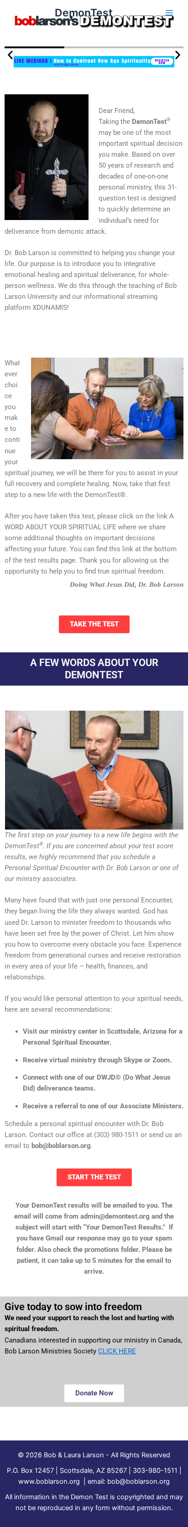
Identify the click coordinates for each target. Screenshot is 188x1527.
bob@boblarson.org (138, 1481)
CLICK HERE (117, 1351)
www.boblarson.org (49, 1481)
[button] (10, 55)
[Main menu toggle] (169, 12)
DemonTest (84, 12)
